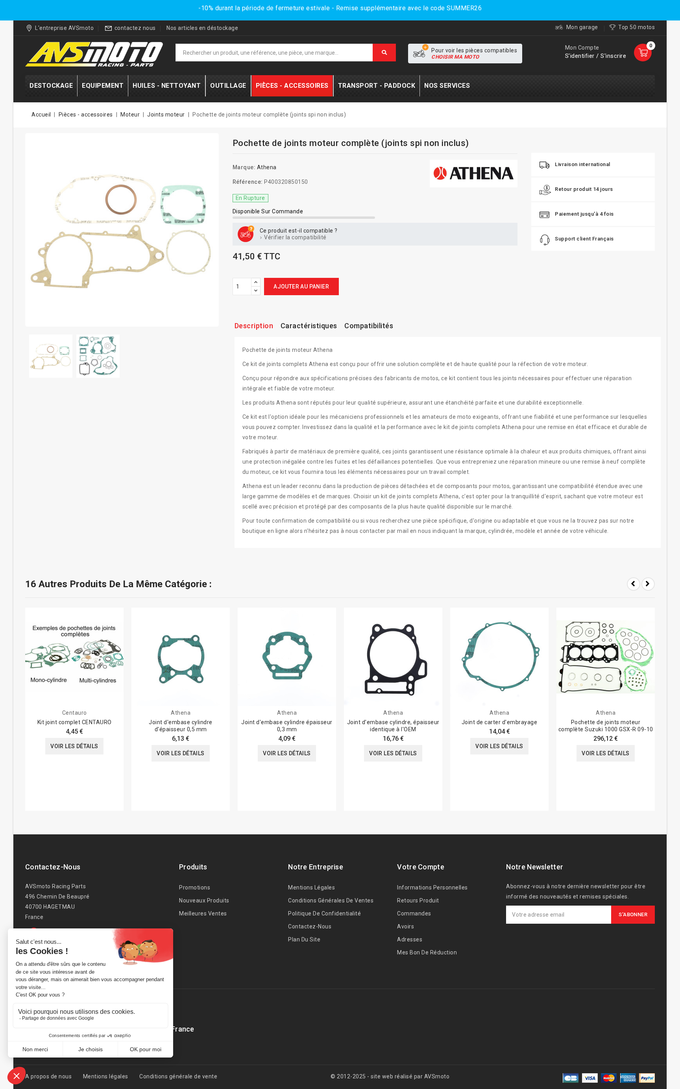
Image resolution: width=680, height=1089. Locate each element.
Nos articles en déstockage (202, 28)
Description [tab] (254, 326)
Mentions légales (311, 887)
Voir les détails (74, 746)
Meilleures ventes (203, 913)
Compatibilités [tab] (368, 326)
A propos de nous (48, 1076)
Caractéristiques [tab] (309, 326)
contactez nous (135, 28)
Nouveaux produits (204, 900)
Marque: (244, 167)
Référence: (248, 182)
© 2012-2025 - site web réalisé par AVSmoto (390, 1076)
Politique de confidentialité (324, 913)
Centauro (74, 713)
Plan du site (304, 939)
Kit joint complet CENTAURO (74, 722)
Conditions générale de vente (178, 1076)
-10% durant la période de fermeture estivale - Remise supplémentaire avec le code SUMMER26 (340, 8)
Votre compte (420, 867)
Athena (267, 167)
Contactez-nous (52, 867)
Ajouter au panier (301, 286)
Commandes (414, 913)
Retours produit (418, 900)
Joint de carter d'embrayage (500, 722)
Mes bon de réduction (427, 952)
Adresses (409, 939)
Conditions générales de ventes (330, 900)
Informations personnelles (432, 887)
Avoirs (405, 926)
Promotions (194, 887)
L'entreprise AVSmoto (64, 28)
